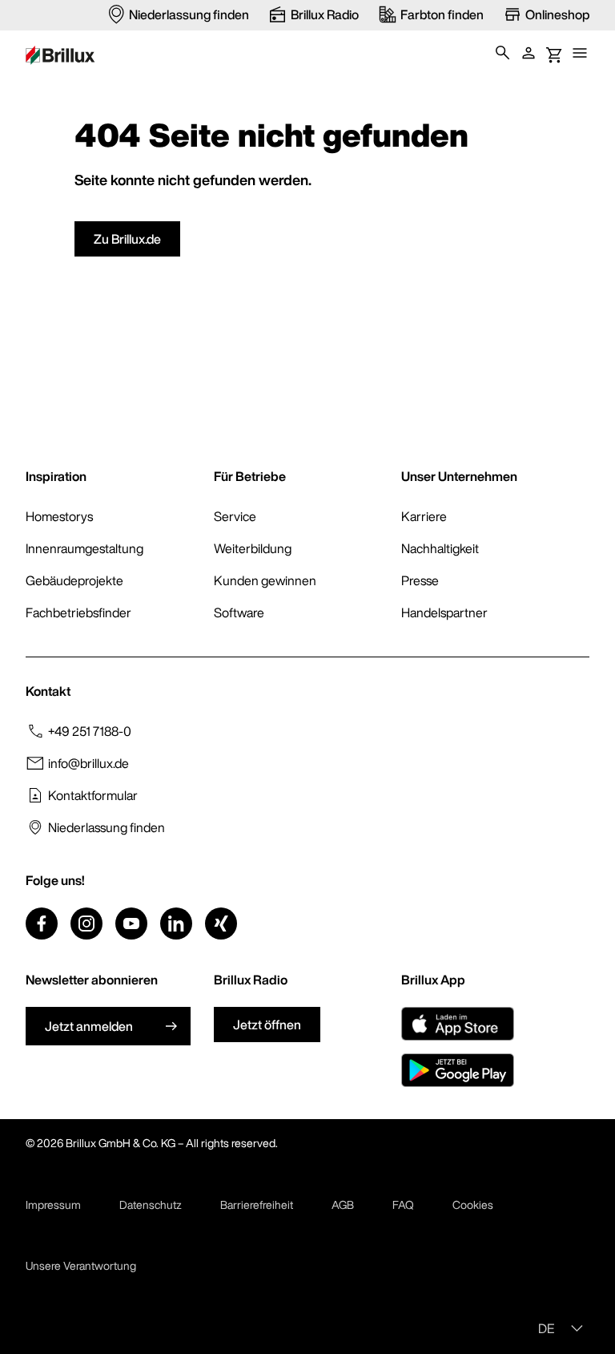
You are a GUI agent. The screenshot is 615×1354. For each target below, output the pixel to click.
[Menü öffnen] (579, 53)
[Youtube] (131, 923)
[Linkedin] (176, 923)
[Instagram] (86, 923)
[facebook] (42, 923)
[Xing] (221, 923)
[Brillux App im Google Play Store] (457, 1070)
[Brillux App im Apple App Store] (457, 1024)
